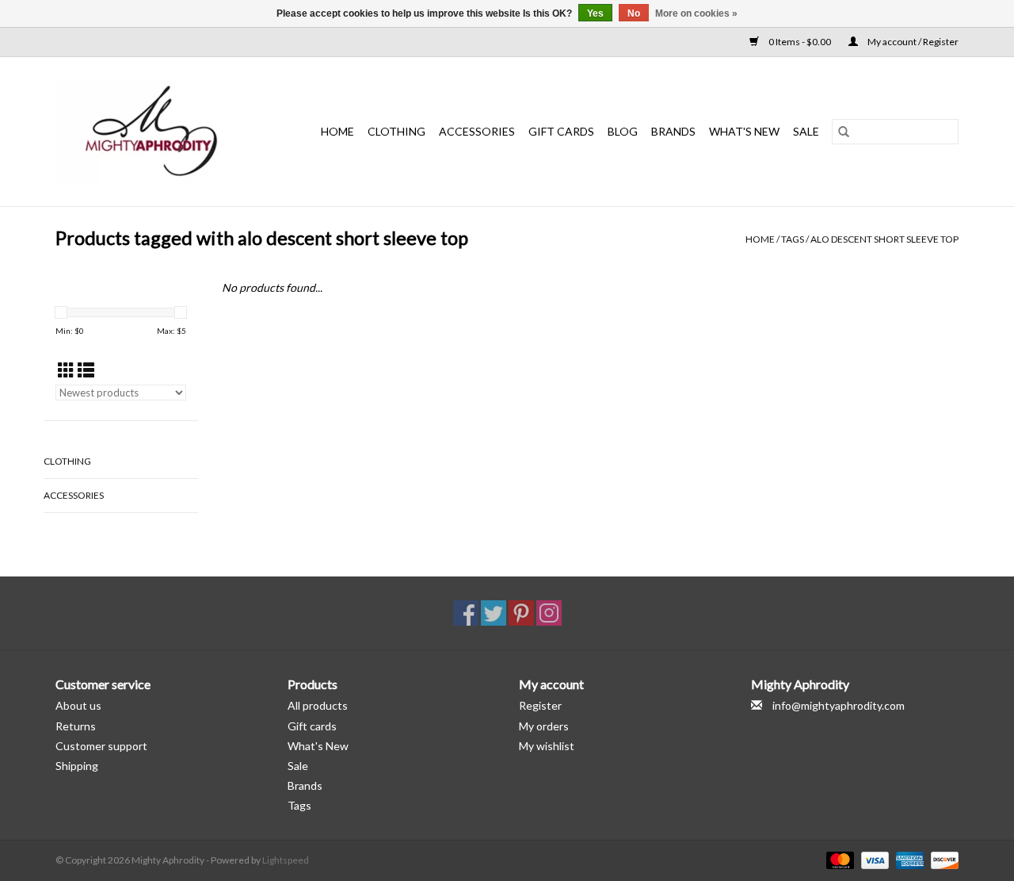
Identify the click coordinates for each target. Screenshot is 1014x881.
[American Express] (907, 859)
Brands (673, 131)
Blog (623, 131)
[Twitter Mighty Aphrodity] (493, 613)
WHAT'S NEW (744, 131)
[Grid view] (66, 370)
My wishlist (546, 746)
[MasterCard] (838, 859)
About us (78, 705)
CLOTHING (396, 131)
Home (337, 131)
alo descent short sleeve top (884, 239)
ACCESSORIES (477, 131)
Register (540, 705)
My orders (544, 726)
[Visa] (873, 859)
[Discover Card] (942, 859)
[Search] (844, 131)
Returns (75, 726)
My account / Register (912, 42)
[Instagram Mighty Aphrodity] (549, 613)
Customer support (101, 746)
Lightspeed (285, 860)
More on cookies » (696, 13)
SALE (806, 131)
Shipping (76, 765)
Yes (595, 13)
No (633, 13)
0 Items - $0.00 (800, 42)
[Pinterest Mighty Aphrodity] (521, 613)
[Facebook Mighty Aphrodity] (465, 613)
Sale (298, 765)
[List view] (86, 370)
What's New (318, 746)
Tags (792, 239)
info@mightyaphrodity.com (838, 705)
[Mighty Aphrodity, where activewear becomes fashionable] (160, 131)
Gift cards (561, 131)
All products (318, 705)
